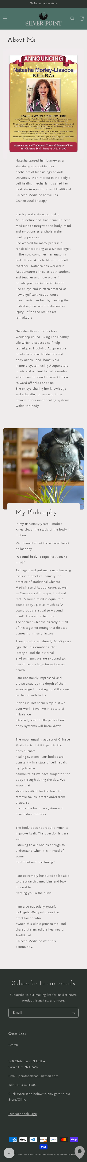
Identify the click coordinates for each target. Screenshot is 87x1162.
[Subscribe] (73, 1013)
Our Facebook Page (22, 1114)
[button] (5, 18)
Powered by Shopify (68, 1154)
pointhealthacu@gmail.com (38, 1076)
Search (13, 1045)
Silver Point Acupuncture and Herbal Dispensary (38, 1154)
